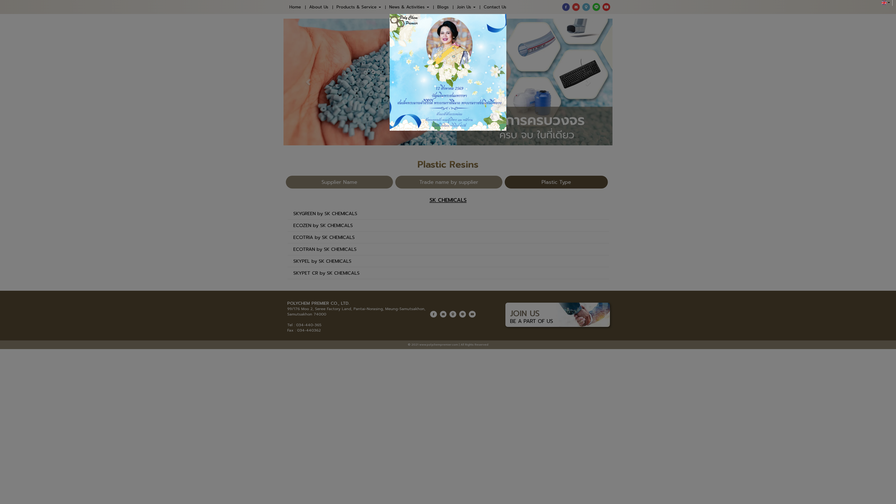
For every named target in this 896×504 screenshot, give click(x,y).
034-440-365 (308, 325)
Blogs (443, 7)
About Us (318, 7)
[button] (308, 82)
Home (295, 7)
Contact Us (495, 7)
